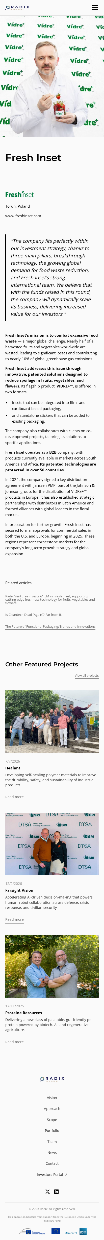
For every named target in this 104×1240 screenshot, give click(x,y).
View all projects (87, 675)
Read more (14, 797)
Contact (52, 1163)
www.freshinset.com (23, 215)
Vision (52, 1098)
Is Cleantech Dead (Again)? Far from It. (33, 614)
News (52, 1152)
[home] (17, 8)
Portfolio (52, 1130)
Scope (52, 1119)
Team (52, 1141)
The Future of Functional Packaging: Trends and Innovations (50, 626)
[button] (94, 8)
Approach (52, 1108)
